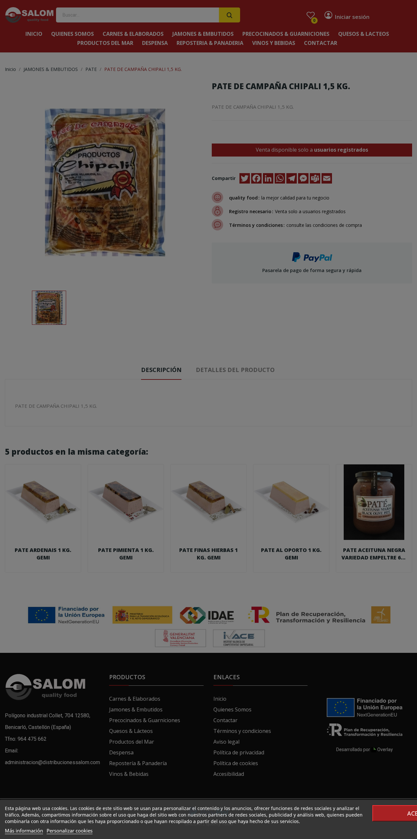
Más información (24, 830)
